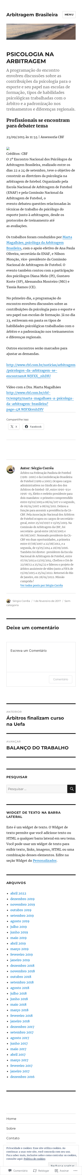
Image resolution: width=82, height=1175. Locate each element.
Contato (13, 1138)
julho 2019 (18, 927)
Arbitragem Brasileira (32, 14)
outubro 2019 (20, 910)
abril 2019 (18, 943)
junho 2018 (19, 999)
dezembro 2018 (22, 966)
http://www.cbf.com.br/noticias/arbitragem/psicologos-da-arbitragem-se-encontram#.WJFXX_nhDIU (40, 370)
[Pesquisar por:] (36, 789)
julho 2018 (18, 993)
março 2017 (19, 1060)
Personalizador (45, 861)
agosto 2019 (19, 921)
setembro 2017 (21, 1032)
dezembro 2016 (22, 1077)
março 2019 (19, 949)
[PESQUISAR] (71, 789)
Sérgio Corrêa (21, 600)
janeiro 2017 (19, 1071)
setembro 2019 (22, 916)
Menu (69, 14)
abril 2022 (18, 893)
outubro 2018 (20, 977)
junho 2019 (19, 932)
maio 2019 (18, 938)
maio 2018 (18, 1004)
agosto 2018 (19, 988)
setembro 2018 (22, 982)
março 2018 (19, 1010)
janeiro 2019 (20, 960)
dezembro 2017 (22, 1027)
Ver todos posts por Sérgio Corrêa (41, 585)
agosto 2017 (19, 1038)
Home (11, 1119)
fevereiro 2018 (21, 1016)
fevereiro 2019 (21, 954)
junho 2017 (19, 1043)
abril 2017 (17, 1054)
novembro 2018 (22, 971)
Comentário (60, 679)
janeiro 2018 (20, 1021)
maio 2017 (18, 1049)
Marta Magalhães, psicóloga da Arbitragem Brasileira (39, 242)
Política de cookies (34, 1158)
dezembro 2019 (22, 899)
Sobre (11, 1128)
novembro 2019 (22, 904)
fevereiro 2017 (21, 1066)
